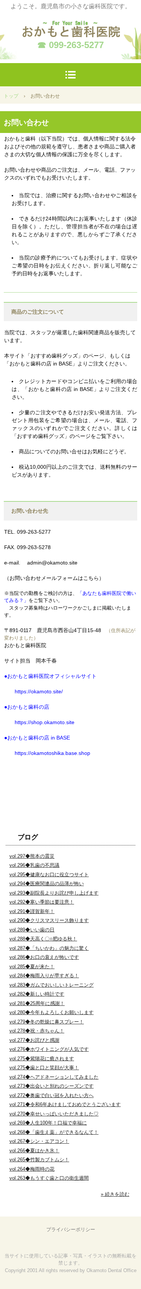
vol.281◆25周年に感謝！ (37, 1003)
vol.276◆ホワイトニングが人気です (49, 1049)
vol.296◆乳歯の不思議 (34, 865)
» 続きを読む (115, 1194)
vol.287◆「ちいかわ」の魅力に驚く (49, 948)
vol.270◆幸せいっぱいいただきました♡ (54, 1114)
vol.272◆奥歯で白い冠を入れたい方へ (51, 1095)
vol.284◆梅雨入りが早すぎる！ (44, 975)
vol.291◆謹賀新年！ (32, 911)
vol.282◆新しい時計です (36, 994)
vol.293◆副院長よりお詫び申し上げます (54, 893)
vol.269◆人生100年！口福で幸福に (48, 1123)
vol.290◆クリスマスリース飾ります (49, 920)
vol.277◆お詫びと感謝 (34, 1040)
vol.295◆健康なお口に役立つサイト (49, 874)
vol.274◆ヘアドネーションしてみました (54, 1077)
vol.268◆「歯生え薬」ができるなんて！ (54, 1132)
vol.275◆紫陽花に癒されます (41, 1058)
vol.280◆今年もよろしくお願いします (51, 1012)
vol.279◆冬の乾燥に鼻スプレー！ (46, 1022)
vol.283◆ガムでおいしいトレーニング (51, 985)
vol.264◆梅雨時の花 (32, 1169)
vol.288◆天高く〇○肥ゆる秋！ (43, 939)
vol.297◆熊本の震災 (32, 856)
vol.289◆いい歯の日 (32, 930)
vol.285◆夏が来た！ (32, 966)
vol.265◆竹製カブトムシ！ (39, 1159)
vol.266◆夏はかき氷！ (34, 1150)
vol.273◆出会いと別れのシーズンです (51, 1086)
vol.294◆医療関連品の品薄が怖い (46, 883)
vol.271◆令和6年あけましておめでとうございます (65, 1104)
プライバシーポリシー (70, 1229)
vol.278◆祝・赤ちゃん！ (36, 1031)
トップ (11, 96)
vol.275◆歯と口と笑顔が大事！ (44, 1067)
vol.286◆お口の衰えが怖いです (44, 957)
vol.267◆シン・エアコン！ (39, 1141)
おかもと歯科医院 (70, 25)
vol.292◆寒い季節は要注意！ (41, 902)
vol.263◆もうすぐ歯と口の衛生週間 (49, 1178)
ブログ (28, 837)
